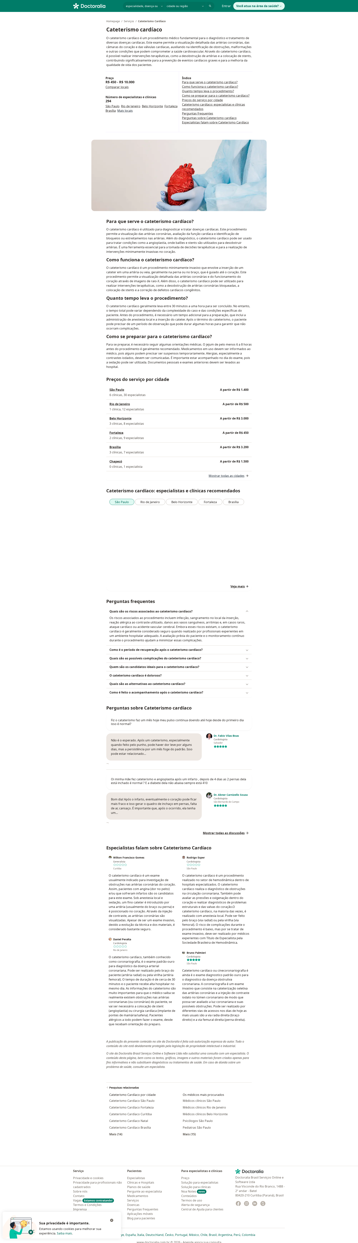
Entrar (226, 6)
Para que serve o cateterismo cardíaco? (210, 82)
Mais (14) (115, 1134)
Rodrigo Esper (196, 857)
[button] (179, 611)
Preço (185, 1178)
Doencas (133, 1205)
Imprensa (80, 1209)
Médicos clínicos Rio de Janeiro (204, 1107)
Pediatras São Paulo (197, 1127)
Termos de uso (191, 1200)
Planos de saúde (138, 1187)
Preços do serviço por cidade (202, 100)
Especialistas (136, 1178)
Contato (78, 1196)
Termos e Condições (87, 1205)
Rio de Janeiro (130, 106)
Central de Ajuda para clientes (202, 1209)
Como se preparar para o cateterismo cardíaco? (215, 96)
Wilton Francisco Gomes (128, 857)
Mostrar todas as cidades (226, 476)
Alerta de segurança (195, 1205)
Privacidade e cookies (88, 1178)
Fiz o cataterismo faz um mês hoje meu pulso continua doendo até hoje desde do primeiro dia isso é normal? (177, 722)
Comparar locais (117, 87)
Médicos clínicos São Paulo (202, 1101)
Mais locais (125, 111)
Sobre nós (80, 1191)
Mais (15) (189, 1134)
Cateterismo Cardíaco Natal (128, 1121)
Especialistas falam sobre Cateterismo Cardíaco (215, 122)
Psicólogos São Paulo (198, 1121)
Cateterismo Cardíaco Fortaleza (131, 1107)
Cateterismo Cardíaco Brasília (130, 1127)
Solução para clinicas (196, 1187)
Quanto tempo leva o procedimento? (208, 91)
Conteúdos (189, 1196)
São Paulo (113, 106)
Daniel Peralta (122, 939)
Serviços (129, 21)
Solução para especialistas (199, 1182)
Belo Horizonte (152, 106)
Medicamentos (137, 1196)
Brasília (111, 111)
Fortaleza (171, 106)
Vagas (92, 1200)
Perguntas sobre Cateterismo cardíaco (209, 118)
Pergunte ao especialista (144, 1191)
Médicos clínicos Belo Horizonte (205, 1114)
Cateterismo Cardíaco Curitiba (130, 1114)
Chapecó (115, 461)
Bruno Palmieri (196, 952)
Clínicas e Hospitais (140, 1182)
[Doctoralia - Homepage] (96, 6)
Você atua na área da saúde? (257, 6)
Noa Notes (193, 1191)
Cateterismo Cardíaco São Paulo (132, 1101)
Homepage (113, 21)
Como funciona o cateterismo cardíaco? (210, 87)
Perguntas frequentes (197, 113)
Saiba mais (64, 1233)
